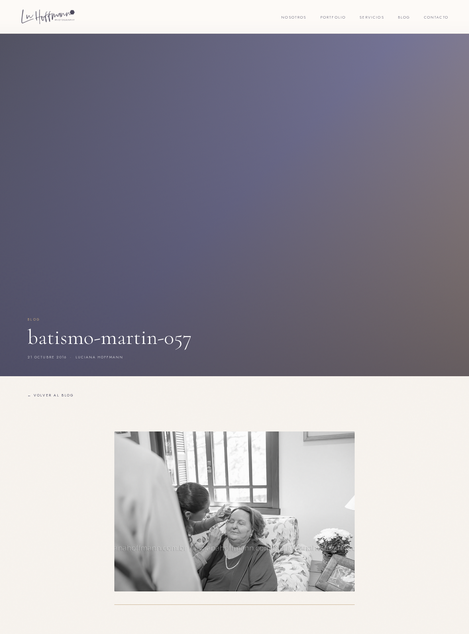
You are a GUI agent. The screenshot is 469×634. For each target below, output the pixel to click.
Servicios (371, 17)
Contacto (436, 17)
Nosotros (293, 17)
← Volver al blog (50, 395)
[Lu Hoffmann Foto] (48, 17)
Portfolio (333, 17)
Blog (404, 17)
